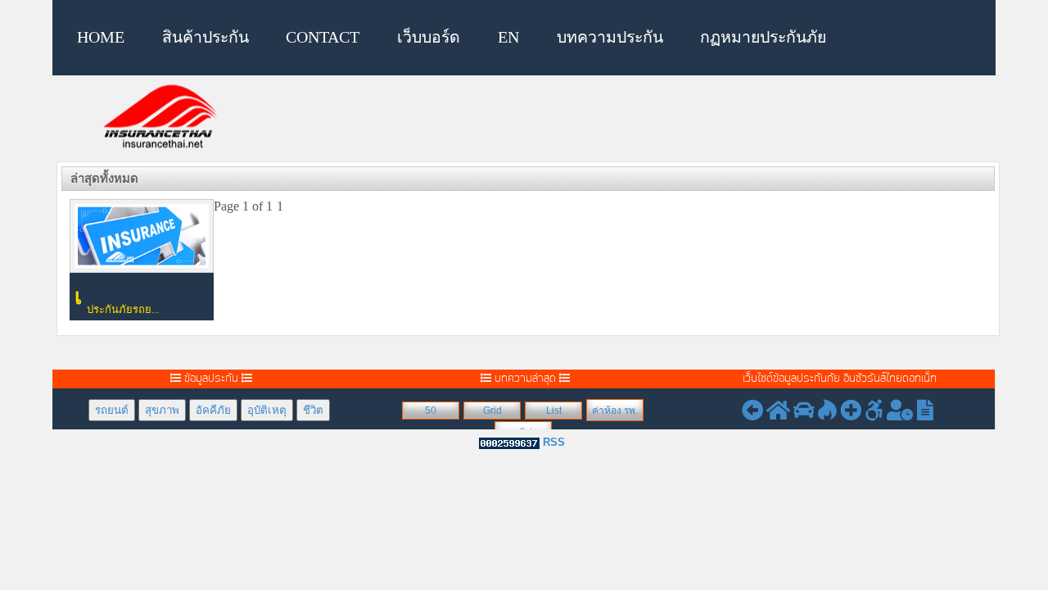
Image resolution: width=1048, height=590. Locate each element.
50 (430, 410)
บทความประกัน (610, 37)
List (554, 410)
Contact (322, 37)
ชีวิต (313, 410)
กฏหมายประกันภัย (763, 37)
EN (508, 37)
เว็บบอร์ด (428, 37)
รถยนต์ (112, 410)
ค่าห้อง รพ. (615, 410)
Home (100, 37)
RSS (554, 442)
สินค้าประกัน (205, 37)
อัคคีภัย (213, 410)
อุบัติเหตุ (267, 410)
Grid (492, 410)
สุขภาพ (162, 410)
